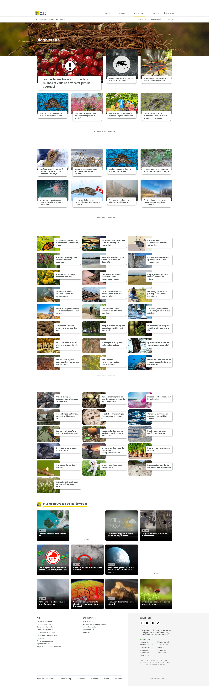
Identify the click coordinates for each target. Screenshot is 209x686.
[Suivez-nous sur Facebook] (141, 623)
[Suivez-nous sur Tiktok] (158, 623)
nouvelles (43, 19)
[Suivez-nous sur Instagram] (147, 623)
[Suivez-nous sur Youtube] (152, 623)
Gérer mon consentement (47, 635)
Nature (51, 19)
